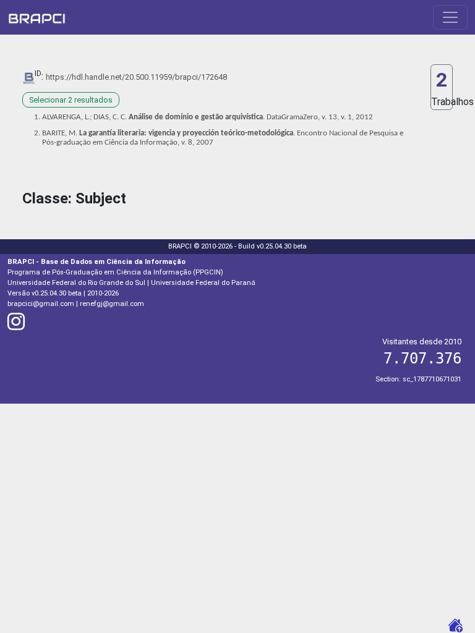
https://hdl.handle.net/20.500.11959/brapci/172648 (136, 77)
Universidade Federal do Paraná (203, 283)
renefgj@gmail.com (112, 304)
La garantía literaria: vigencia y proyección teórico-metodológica (186, 133)
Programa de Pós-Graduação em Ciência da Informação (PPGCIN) (115, 272)
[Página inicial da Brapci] (36, 17)
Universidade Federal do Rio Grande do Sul (76, 283)
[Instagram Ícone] (16, 325)
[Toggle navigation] (450, 17)
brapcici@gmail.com (40, 304)
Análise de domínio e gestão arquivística (196, 117)
